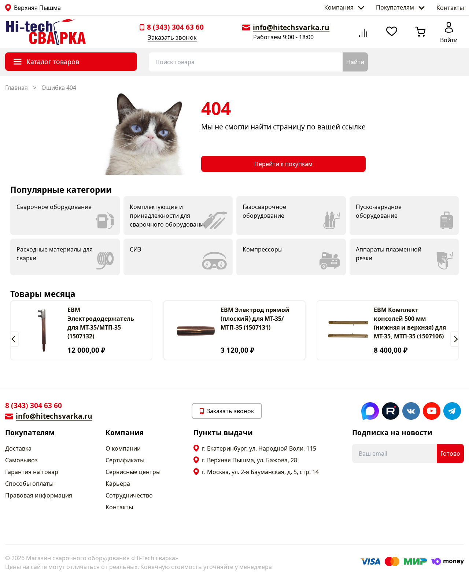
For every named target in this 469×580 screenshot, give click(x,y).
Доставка (18, 448)
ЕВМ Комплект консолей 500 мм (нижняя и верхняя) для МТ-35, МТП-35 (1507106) (410, 323)
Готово (450, 453)
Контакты (450, 8)
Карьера (118, 484)
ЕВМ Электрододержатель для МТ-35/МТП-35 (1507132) (100, 323)
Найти (355, 62)
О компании (123, 448)
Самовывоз (21, 460)
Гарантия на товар (31, 472)
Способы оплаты (29, 484)
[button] (14, 339)
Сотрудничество (129, 495)
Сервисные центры (133, 472)
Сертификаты (125, 460)
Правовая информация (38, 495)
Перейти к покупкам (283, 164)
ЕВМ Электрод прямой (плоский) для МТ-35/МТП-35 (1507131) (255, 318)
